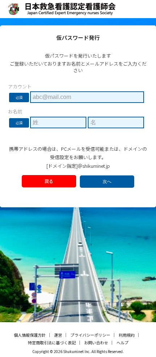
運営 (58, 335)
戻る (49, 181)
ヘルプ (122, 342)
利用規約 (127, 335)
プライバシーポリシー (90, 335)
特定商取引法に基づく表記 (52, 342)
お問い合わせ (96, 342)
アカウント (20, 86)
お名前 (15, 111)
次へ (107, 181)
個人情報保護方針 (30, 335)
